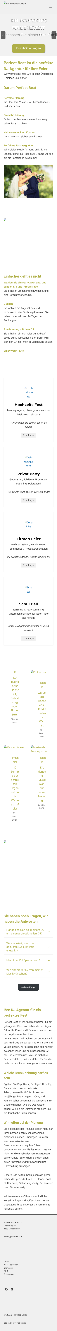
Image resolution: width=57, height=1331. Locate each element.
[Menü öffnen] (50, 6)
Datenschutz (9, 1274)
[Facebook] (6, 1289)
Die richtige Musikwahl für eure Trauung (42, 784)
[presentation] (42, 677)
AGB (6, 1271)
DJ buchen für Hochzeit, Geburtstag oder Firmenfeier (14, 696)
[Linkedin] (12, 1289)
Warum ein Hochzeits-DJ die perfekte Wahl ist (42, 709)
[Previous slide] (3, 35)
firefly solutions (19, 1323)
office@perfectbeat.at (13, 1236)
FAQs (6, 1262)
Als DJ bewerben (11, 1265)
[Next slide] (54, 35)
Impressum (8, 1268)
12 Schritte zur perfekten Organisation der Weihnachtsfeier (15, 788)
